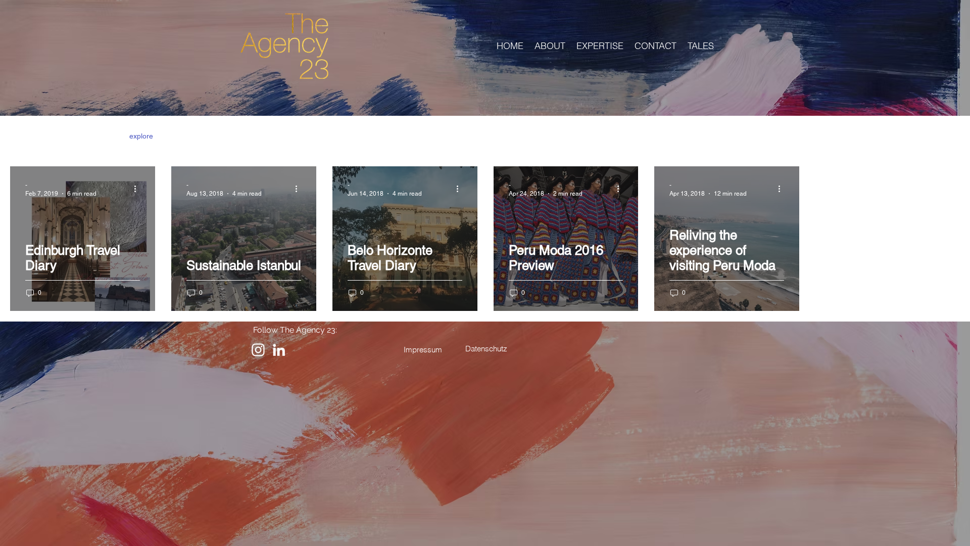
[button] (947, 137)
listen (65, 136)
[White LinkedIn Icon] (278, 349)
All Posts (23, 136)
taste (217, 136)
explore (141, 136)
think (101, 136)
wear (181, 136)
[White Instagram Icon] (258, 349)
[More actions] (138, 189)
